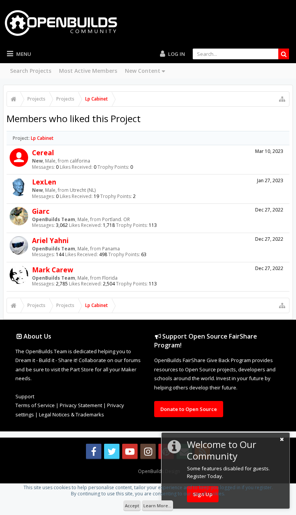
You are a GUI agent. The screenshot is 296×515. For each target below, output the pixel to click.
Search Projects (30, 70)
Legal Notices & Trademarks (71, 414)
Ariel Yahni (50, 240)
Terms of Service (35, 405)
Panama (111, 248)
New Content (142, 70)
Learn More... (157, 505)
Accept (132, 505)
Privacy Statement (81, 405)
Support (24, 396)
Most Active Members (88, 70)
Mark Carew (52, 269)
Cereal (43, 152)
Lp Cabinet (42, 138)
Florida (110, 278)
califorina (80, 161)
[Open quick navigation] (282, 99)
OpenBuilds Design (159, 471)
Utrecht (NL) (83, 190)
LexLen (44, 181)
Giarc (40, 211)
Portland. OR (116, 219)
